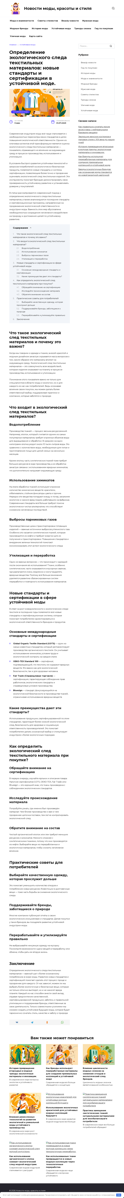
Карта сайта (35, 36)
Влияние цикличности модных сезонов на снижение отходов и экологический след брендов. (95, 1073)
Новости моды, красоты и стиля (58, 8)
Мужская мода (90, 21)
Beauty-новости (70, 21)
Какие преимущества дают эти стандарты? (42, 276)
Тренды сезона (82, 28)
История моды (40, 28)
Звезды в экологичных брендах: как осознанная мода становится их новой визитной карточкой (95, 172)
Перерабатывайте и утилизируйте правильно (43, 315)
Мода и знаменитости (22, 21)
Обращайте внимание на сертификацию (41, 287)
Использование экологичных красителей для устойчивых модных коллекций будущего (62, 1111)
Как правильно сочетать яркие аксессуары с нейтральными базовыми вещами (94, 130)
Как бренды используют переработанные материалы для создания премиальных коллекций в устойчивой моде (62, 1073)
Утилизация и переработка (34, 259)
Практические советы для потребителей (38, 298)
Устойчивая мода (61, 28)
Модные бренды (19, 28)
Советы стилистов (48, 21)
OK (118, 1195)
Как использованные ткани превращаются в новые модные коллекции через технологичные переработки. (61, 1161)
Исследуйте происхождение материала (41, 291)
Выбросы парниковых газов (35, 255)
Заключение (23, 319)
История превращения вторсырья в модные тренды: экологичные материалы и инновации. (95, 149)
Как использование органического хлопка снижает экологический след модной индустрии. (23, 1160)
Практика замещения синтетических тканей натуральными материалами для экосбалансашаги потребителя (98, 1116)
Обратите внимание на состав (36, 294)
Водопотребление (31, 248)
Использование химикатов (34, 252)
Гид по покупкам (104, 28)
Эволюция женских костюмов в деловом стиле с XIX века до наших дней (96, 140)
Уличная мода (18, 36)
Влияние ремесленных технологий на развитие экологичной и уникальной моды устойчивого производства (24, 1122)
